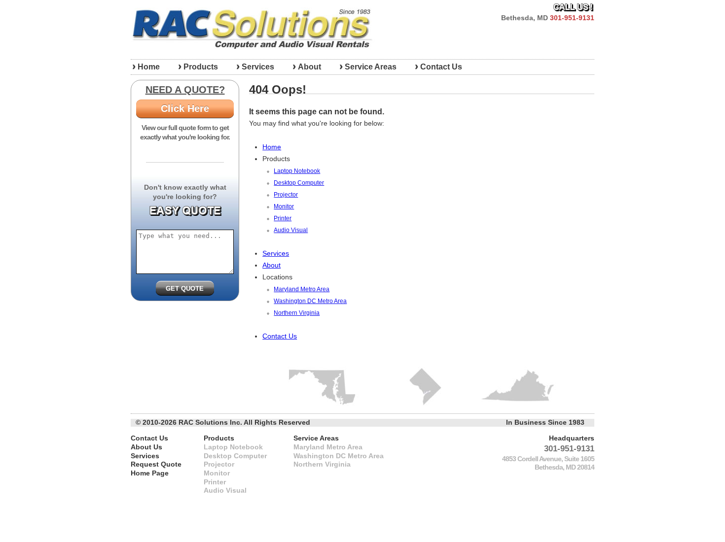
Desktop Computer (299, 183)
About (309, 67)
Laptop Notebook (297, 171)
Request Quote (156, 464)
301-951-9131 (572, 18)
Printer (282, 218)
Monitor (284, 206)
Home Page (150, 473)
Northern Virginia (297, 313)
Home (149, 67)
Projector (286, 195)
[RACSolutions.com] (253, 28)
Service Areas (371, 67)
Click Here (185, 108)
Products (200, 67)
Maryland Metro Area (301, 289)
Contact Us (441, 67)
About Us (146, 447)
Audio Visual (291, 230)
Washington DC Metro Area (310, 301)
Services (258, 67)
